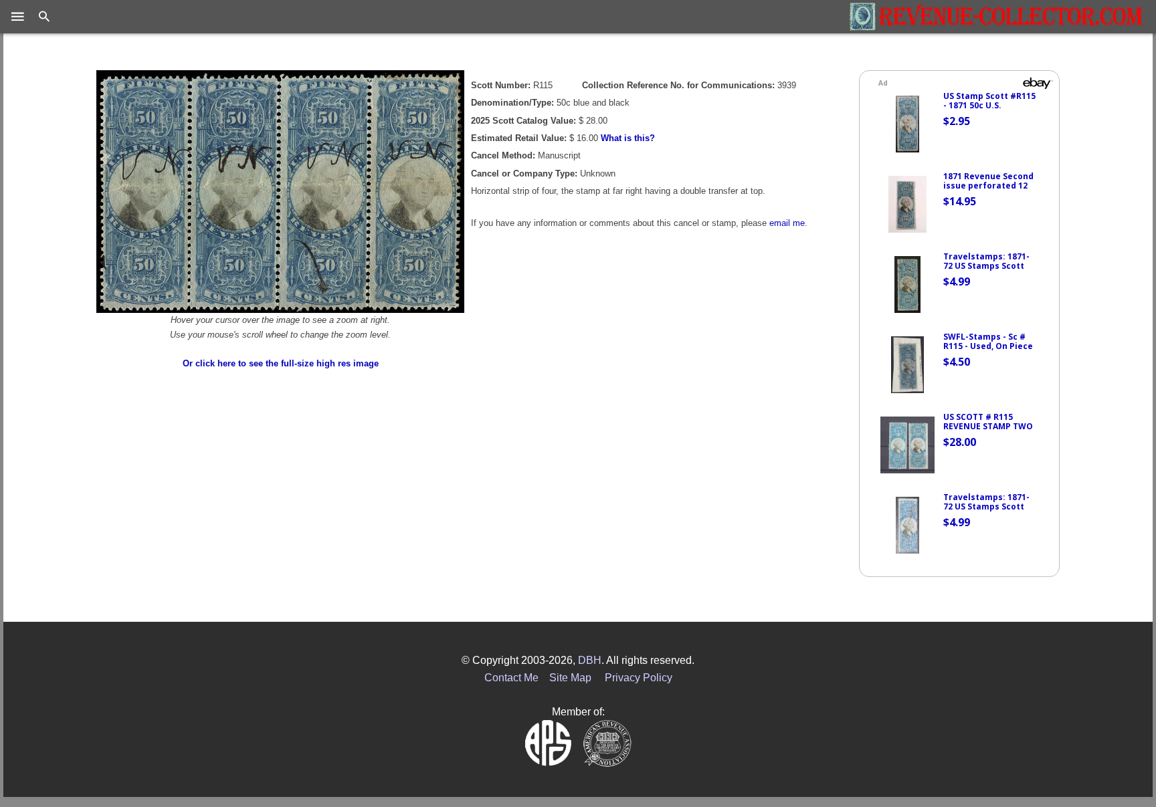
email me (787, 223)
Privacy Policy (638, 677)
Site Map (570, 677)
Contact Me (511, 677)
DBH (589, 660)
